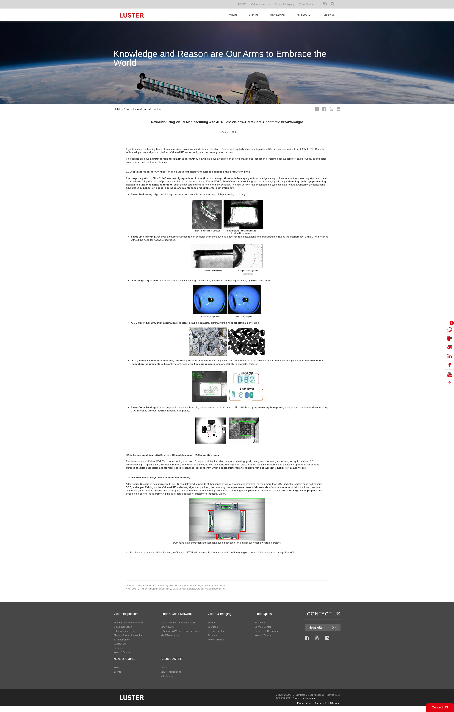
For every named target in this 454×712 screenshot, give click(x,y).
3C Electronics (122, 639)
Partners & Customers (266, 631)
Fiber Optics (306, 4)
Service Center (215, 631)
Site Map (334, 703)
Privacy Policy (304, 703)
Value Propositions (170, 671)
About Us (165, 667)
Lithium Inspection (124, 631)
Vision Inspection (260, 4)
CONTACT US (323, 613)
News (146, 109)
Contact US (440, 707)
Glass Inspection (123, 626)
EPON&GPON (168, 626)
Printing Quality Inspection (128, 622)
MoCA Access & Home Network (177, 622)
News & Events (277, 15)
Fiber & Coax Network (176, 614)
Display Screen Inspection (128, 635)
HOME (242, 4)
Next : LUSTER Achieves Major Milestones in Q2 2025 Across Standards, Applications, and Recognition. (176, 589)
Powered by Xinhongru (304, 698)
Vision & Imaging (284, 4)
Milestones (166, 676)
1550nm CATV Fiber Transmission (179, 631)
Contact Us (120, 643)
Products (232, 15)
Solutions (253, 15)
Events (117, 671)
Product (211, 622)
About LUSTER (304, 15)
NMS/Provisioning (170, 635)
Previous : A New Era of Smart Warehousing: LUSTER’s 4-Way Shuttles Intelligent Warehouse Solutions (175, 585)
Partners (118, 648)
